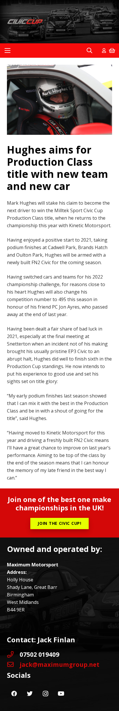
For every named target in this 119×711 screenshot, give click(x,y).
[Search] (89, 50)
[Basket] (112, 50)
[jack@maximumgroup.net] (13, 664)
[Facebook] (14, 693)
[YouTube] (61, 693)
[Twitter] (30, 693)
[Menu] (7, 50)
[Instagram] (45, 693)
